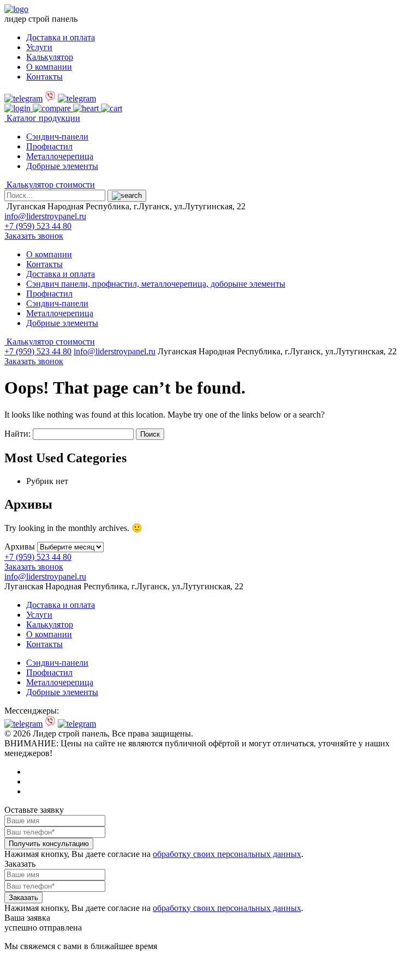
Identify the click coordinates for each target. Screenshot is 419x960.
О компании (49, 66)
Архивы (19, 546)
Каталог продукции (42, 118)
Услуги (39, 47)
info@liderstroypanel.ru (45, 216)
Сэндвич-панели (57, 136)
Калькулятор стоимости (49, 184)
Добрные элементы (62, 166)
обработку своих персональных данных (227, 854)
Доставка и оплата (60, 37)
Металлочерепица (59, 156)
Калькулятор (49, 57)
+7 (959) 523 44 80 (37, 226)
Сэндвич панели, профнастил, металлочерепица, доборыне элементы (155, 283)
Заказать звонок (33, 235)
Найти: (17, 433)
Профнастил (49, 146)
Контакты (44, 76)
